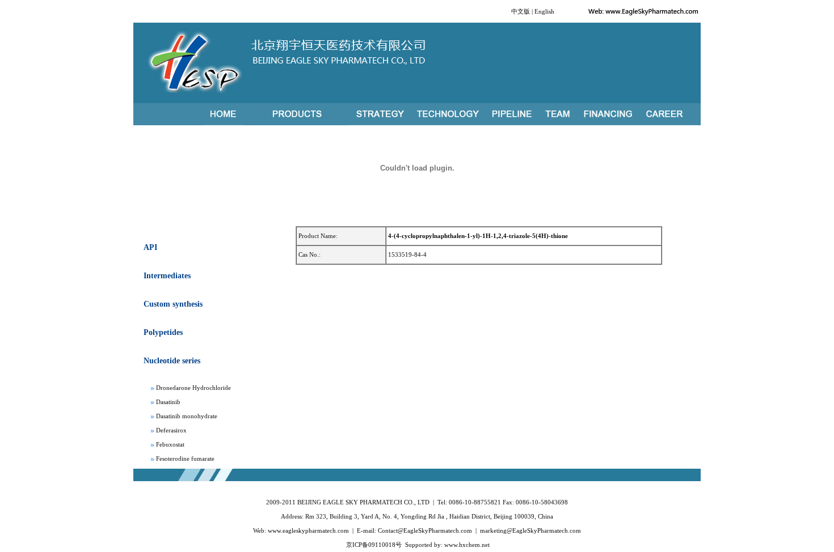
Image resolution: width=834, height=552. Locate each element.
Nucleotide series (172, 360)
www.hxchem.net (467, 544)
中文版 (520, 11)
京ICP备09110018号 (374, 544)
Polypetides (163, 332)
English (544, 11)
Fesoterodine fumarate (185, 456)
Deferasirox (171, 427)
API (150, 247)
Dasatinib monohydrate (186, 413)
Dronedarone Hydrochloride (193, 385)
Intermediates (167, 275)
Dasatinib (168, 399)
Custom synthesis (173, 304)
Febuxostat (170, 442)
